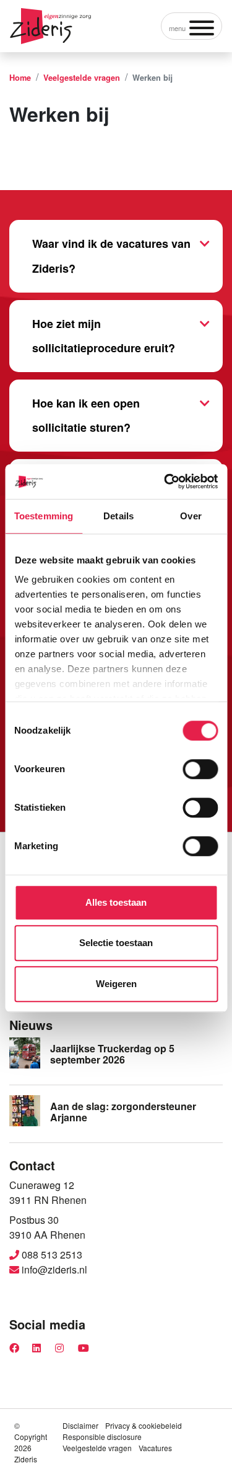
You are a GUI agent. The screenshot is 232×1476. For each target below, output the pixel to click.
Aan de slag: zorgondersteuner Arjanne (123, 1111)
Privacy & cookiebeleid (143, 1425)
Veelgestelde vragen (97, 1447)
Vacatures (155, 1447)
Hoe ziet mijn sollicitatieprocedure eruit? (103, 336)
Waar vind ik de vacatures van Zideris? (111, 255)
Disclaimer (80, 1425)
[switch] (200, 769)
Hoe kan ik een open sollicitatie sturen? (86, 415)
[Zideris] (50, 26)
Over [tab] (190, 516)
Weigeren (116, 983)
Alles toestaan (116, 902)
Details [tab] (118, 516)
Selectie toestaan (116, 942)
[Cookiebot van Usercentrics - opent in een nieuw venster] (165, 481)
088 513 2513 (50, 1254)
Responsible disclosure (102, 1436)
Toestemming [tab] (43, 516)
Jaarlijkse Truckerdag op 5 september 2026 (112, 1054)
